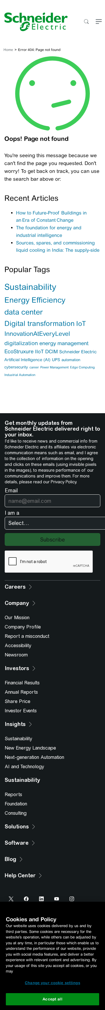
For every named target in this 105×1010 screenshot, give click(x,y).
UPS (56, 359)
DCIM (51, 351)
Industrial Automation (19, 375)
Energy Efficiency (34, 299)
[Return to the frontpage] (34, 22)
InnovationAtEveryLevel (37, 333)
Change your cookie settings (52, 983)
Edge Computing (82, 367)
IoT (81, 323)
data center (23, 312)
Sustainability (30, 287)
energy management (63, 343)
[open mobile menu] (98, 22)
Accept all (52, 999)
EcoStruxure (19, 351)
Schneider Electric (78, 351)
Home (8, 50)
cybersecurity (16, 367)
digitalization (21, 343)
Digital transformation (39, 323)
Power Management (54, 367)
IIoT (39, 351)
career (34, 367)
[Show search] (86, 22)
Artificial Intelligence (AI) (27, 359)
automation (71, 360)
